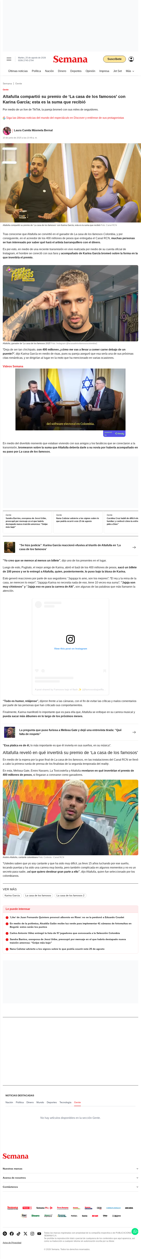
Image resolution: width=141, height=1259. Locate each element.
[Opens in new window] (12, 1234)
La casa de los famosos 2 (70, 895)
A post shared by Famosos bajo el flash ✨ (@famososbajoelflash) (71, 689)
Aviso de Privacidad (16, 1242)
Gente (18, 83)
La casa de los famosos (38, 895)
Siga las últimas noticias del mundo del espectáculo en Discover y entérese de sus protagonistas (65, 117)
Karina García (12, 895)
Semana (7, 83)
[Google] (5, 1234)
